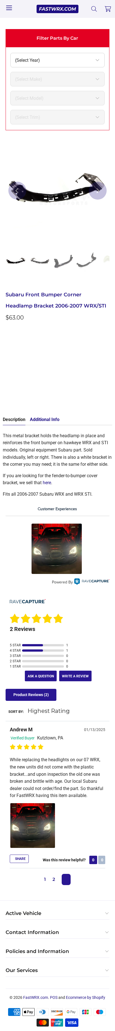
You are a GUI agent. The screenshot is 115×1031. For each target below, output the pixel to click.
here (47, 482)
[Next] (98, 191)
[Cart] (108, 9)
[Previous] (17, 191)
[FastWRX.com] (57, 9)
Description (14, 419)
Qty (9, 361)
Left (13, 344)
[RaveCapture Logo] (91, 582)
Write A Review (75, 676)
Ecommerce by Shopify (85, 997)
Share (20, 859)
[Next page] (66, 879)
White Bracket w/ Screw (67, 344)
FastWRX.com (35, 997)
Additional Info (44, 419)
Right (30, 344)
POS (54, 997)
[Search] (94, 9)
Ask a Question (41, 676)
